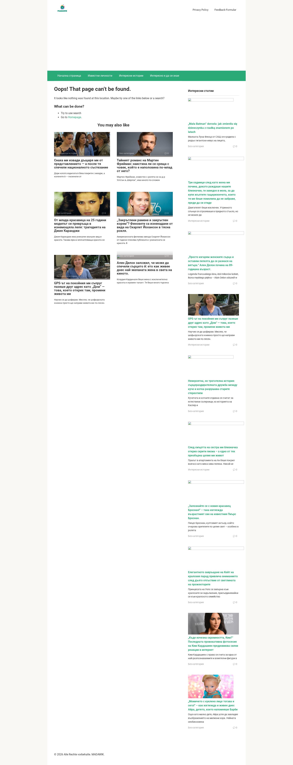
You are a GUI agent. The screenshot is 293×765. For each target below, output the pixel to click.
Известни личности (100, 75)
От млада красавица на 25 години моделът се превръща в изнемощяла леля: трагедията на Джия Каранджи (80, 225)
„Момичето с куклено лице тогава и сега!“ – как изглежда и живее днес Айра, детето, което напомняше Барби (213, 705)
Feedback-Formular (225, 9)
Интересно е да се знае (164, 75)
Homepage (74, 117)
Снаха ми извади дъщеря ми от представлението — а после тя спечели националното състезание (81, 163)
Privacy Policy (200, 9)
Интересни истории (131, 75)
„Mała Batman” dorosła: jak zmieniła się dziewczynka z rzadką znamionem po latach (212, 128)
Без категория (196, 146)
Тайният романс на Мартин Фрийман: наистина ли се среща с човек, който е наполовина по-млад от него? (144, 165)
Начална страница (69, 75)
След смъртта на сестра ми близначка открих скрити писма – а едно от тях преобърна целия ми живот (213, 451)
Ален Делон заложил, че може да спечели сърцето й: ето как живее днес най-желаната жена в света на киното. (144, 268)
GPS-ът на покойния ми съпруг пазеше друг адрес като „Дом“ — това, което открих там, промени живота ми (79, 288)
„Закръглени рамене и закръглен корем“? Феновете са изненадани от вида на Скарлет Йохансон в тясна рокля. (145, 225)
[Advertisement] (146, 45)
